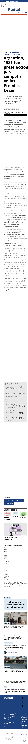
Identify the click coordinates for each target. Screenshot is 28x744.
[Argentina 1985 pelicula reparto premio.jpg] (15, 114)
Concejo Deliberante (8, 642)
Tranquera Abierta (23, 518)
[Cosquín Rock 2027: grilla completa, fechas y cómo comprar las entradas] (6, 560)
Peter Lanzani (19, 500)
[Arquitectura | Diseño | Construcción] (15, 529)
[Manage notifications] (24, 741)
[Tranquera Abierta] (23, 514)
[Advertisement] (14, 29)
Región (9, 717)
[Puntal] (8, 699)
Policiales (6, 723)
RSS (22, 727)
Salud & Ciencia (15, 517)
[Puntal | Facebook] (18, 13)
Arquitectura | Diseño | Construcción (11, 538)
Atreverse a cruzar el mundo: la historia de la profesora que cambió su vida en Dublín (11, 396)
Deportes (6, 721)
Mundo (14, 713)
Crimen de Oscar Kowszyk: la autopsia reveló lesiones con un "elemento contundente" (13, 671)
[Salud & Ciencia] (15, 513)
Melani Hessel (14, 400)
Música (5, 557)
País (9, 719)
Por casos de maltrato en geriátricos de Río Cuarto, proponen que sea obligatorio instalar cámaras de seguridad (15, 648)
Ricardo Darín (9, 500)
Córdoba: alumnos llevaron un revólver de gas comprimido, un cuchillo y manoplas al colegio (11, 407)
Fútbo (5, 686)
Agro (13, 716)
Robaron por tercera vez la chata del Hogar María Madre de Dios (15, 626)
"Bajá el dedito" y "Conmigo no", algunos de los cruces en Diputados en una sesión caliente (11, 390)
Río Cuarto (5, 717)
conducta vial (7, 597)
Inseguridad (6, 623)
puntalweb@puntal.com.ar (9, 739)
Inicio (5, 714)
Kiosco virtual (23, 722)
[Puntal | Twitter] (22, 13)
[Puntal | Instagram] (23, 703)
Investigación (7, 667)
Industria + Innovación (7, 518)
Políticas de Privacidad (8, 733)
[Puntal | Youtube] (26, 13)
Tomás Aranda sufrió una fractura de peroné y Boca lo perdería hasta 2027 (15, 691)
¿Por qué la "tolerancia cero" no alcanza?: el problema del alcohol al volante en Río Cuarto (15, 608)
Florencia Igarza (13, 652)
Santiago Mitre (9, 503)
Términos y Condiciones (8, 731)
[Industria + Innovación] (7, 514)
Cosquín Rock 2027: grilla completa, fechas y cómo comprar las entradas (7, 571)
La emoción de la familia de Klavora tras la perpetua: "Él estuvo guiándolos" (11, 413)
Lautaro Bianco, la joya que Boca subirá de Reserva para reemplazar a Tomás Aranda (11, 420)
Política (5, 726)
